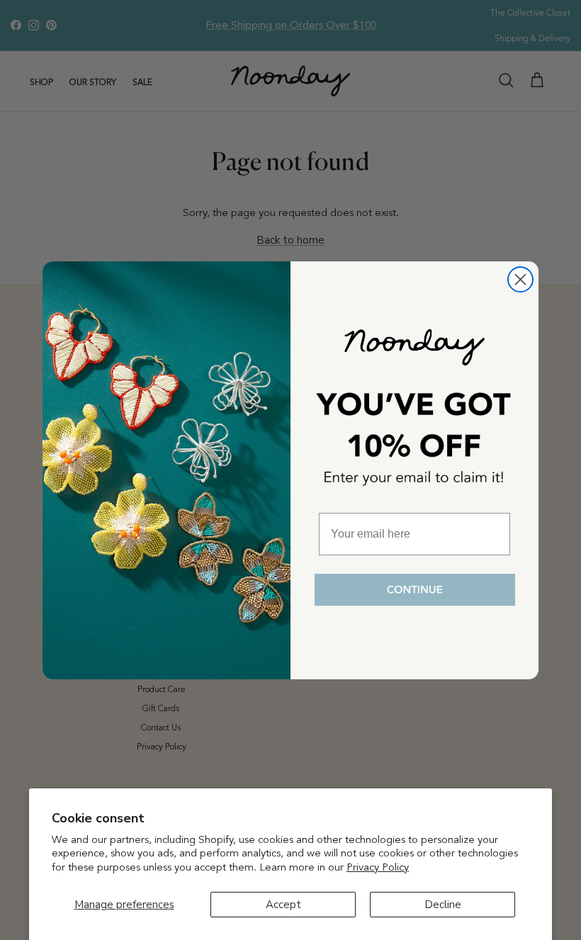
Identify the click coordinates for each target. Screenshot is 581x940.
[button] (414, 590)
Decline (442, 904)
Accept (283, 904)
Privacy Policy (377, 867)
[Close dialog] (520, 279)
